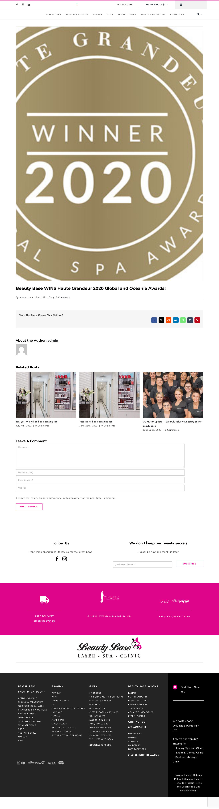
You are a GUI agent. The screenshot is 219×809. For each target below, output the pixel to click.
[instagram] (23, 5)
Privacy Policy (183, 789)
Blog (51, 297)
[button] (18, 408)
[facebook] (17, 5)
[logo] (26, 14)
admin (23, 297)
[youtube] (29, 5)
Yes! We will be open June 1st (32, 421)
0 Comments (63, 297)
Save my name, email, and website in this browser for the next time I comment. (67, 512)
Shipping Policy (192, 793)
